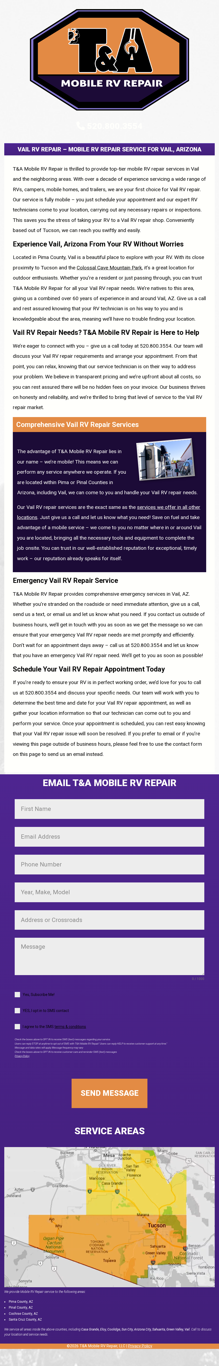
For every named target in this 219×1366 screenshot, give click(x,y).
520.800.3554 (115, 126)
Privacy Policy (22, 1055)
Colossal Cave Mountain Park (109, 268)
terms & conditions (70, 1026)
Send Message (110, 1093)
